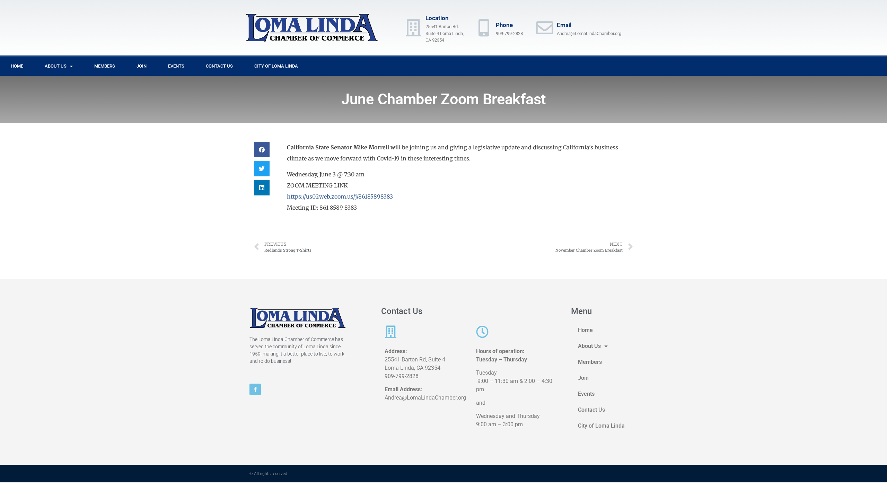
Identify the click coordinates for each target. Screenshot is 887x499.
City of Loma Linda (276, 66)
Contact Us (219, 66)
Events (176, 66)
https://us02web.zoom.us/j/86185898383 (340, 196)
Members (104, 66)
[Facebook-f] (255, 389)
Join (142, 66)
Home (17, 66)
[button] (262, 149)
